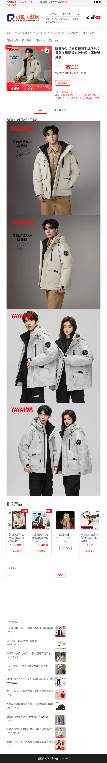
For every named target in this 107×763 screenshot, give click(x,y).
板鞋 (14, 5)
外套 (30, 2)
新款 (94, 95)
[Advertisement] (36, 598)
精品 (73, 98)
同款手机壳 (88, 32)
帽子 (24, 2)
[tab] (42, 110)
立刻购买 (62, 83)
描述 (40, 110)
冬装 (8, 5)
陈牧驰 (89, 98)
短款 (68, 98)
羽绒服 (18, 2)
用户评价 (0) (60, 110)
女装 (85, 95)
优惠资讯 (63, 2)
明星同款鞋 (73, 32)
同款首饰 (40, 40)
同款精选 (53, 40)
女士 (81, 95)
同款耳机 (27, 40)
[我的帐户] (87, 17)
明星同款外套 (66, 92)
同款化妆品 (12, 40)
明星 (60, 98)
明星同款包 (57, 32)
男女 (64, 98)
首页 (9, 32)
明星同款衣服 (22, 32)
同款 (72, 95)
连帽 (84, 98)
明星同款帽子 (40, 32)
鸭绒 (97, 98)
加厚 (67, 95)
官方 (89, 95)
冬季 (63, 95)
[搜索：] (36, 575)
